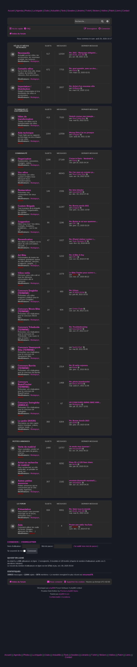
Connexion (13, 542)
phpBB (51, 588)
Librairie (80, 11)
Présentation (24, 509)
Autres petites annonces (25, 482)
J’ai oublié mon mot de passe (85, 546)
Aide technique (25, 133)
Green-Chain (77, 309)
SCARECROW (78, 292)
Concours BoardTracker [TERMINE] (25, 384)
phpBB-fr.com (64, 594)
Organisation (24, 159)
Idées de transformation (25, 117)
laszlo (74, 464)
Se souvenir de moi (15, 551)
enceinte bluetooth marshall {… (83, 481)
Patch (111, 11)
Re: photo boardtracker (79, 382)
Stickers (96, 11)
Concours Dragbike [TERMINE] (28, 291)
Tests (63, 11)
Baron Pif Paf (77, 384)
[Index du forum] (68, 5)
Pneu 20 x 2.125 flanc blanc (81, 462)
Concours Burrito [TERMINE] (27, 366)
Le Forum (21, 504)
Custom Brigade (26, 206)
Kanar (74, 70)
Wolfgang (76, 88)
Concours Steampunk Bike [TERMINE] (29, 348)
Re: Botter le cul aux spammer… (83, 221)
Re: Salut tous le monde (79, 509)
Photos (28, 11)
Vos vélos (23, 172)
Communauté (21, 153)
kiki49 (74, 423)
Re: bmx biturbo (76, 190)
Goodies (71, 11)
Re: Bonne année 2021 (79, 206)
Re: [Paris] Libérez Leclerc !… (82, 239)
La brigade (37, 11)
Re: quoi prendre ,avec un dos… (83, 68)
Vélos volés (24, 273)
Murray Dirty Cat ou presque (81, 133)
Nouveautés (24, 53)
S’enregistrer (28, 542)
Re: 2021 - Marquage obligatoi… (83, 53)
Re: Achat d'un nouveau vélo (82, 86)
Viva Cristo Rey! (79, 118)
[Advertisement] (68, 627)
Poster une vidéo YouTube (80, 525)
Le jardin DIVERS (27, 421)
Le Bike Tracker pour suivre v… (82, 273)
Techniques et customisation (21, 110)
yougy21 (75, 208)
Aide (20, 525)
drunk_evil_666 (78, 55)
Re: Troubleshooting (78, 327)
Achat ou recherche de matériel (28, 463)
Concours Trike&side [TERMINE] (28, 328)
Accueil (11, 11)
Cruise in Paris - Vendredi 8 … (82, 159)
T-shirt (88, 11)
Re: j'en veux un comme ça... (81, 172)
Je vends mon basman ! (79, 447)
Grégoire (76, 135)
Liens (118, 11)
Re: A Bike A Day (76, 255)
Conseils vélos (25, 68)
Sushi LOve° (77, 347)
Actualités (55, 11)
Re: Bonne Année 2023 (79, 421)
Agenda (19, 11)
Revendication (25, 239)
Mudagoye (35, 61)
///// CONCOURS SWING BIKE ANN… (85, 402)
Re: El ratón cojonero (78, 365)
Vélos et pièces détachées (21, 46)
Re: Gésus (73, 290)
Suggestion (24, 221)
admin (20, 63)
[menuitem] (27, 29)
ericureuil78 (77, 449)
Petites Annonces (21, 441)
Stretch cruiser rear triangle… (82, 116)
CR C (74, 223)
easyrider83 (77, 192)
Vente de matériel (27, 447)
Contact (125, 11)
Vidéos (104, 11)
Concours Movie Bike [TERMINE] (29, 310)
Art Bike (22, 255)
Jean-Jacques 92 (79, 241)
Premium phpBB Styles (69, 591)
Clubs (46, 11)
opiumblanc (77, 483)
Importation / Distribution (24, 87)
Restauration (24, 190)
